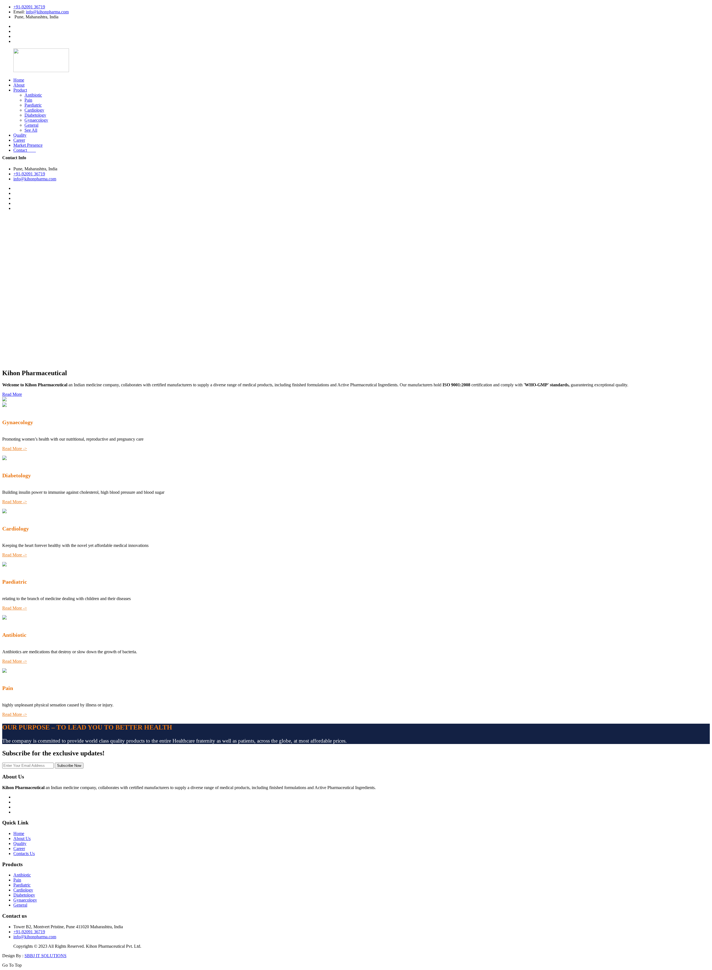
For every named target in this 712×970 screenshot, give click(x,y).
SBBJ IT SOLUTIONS (45, 955)
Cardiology (34, 110)
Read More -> (14, 448)
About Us (22, 838)
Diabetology (35, 115)
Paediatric (33, 105)
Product (20, 90)
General (31, 125)
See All (30, 130)
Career (19, 140)
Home (18, 80)
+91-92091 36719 (29, 6)
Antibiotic (33, 95)
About (18, 85)
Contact (24, 150)
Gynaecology (36, 120)
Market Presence (28, 145)
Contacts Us (24, 853)
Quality (19, 135)
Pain (28, 100)
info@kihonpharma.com (47, 11)
